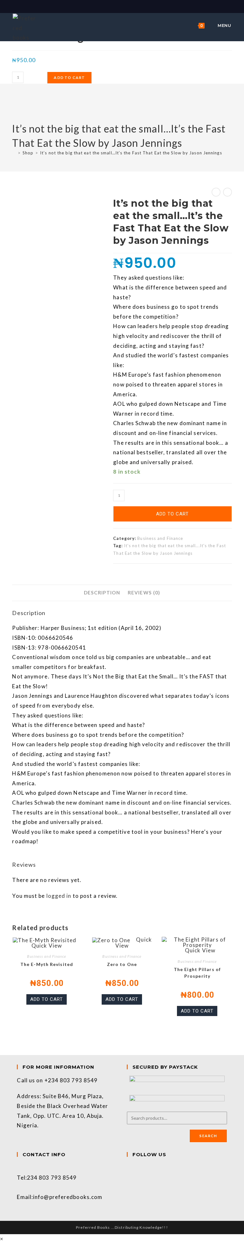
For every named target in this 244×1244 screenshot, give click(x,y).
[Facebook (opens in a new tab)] (119, 6)
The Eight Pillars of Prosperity (197, 973)
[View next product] (227, 192)
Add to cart (69, 77)
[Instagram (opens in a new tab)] (126, 6)
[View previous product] (216, 192)
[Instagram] (129, 1177)
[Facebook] (129, 1167)
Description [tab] (102, 592)
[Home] (14, 152)
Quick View (46, 945)
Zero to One (122, 964)
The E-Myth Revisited (46, 964)
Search (208, 1135)
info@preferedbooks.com (67, 1197)
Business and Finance (160, 538)
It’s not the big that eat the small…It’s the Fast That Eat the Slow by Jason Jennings (131, 152)
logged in (58, 895)
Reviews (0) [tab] (144, 592)
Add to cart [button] (46, 999)
